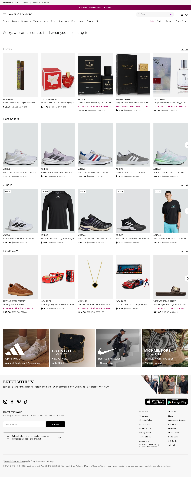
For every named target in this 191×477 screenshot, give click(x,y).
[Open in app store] (156, 404)
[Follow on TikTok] (26, 403)
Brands (15, 21)
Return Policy (144, 424)
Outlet (160, 21)
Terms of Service (146, 437)
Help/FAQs (143, 412)
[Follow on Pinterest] (19, 403)
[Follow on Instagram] (5, 403)
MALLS (25, 2)
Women (37, 21)
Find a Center (182, 21)
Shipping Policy (145, 420)
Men (46, 21)
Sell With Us (173, 445)
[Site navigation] (4, 14)
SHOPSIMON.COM (10, 2)
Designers (26, 21)
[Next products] (188, 145)
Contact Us (143, 416)
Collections (172, 428)
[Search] (155, 14)
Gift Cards (172, 441)
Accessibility (144, 441)
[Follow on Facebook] (12, 403)
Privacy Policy (145, 432)
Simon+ (169, 21)
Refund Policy (145, 428)
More (98, 21)
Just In (6, 21)
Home (81, 21)
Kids (73, 21)
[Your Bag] (186, 14)
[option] (20, 80)
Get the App (173, 424)
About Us (172, 412)
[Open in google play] (177, 404)
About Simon (173, 432)
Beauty (90, 21)
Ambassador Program (177, 420)
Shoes (53, 21)
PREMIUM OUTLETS (41, 2)
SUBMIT (55, 424)
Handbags (63, 21)
